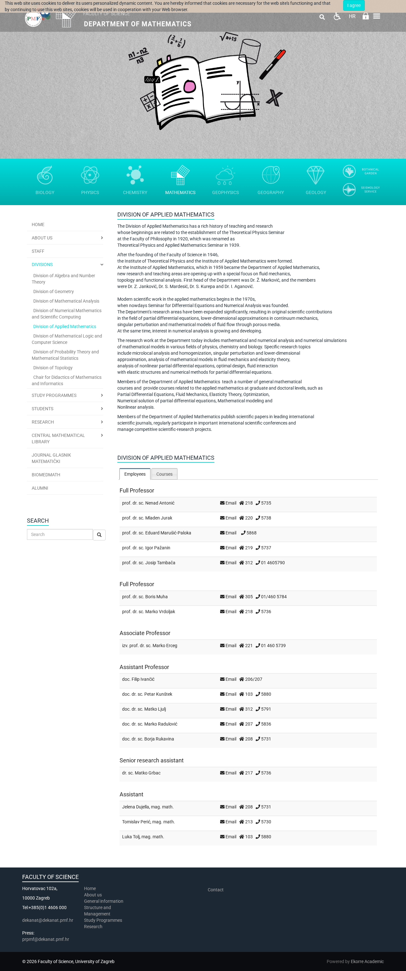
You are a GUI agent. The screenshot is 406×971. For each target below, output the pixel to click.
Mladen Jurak (158, 517)
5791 (266, 709)
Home (38, 224)
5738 (266, 517)
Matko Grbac (147, 772)
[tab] (135, 474)
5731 (266, 738)
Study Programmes (54, 395)
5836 (266, 724)
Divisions (42, 264)
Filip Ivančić (143, 679)
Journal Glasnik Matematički (51, 458)
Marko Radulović (160, 724)
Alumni (40, 488)
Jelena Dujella (135, 806)
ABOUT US (42, 237)
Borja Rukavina (159, 738)
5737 (266, 547)
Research (43, 422)
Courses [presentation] (164, 474)
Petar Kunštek (158, 694)
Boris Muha (156, 596)
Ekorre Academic (367, 961)
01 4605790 (273, 562)
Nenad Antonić (159, 503)
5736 (266, 611)
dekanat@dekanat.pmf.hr (47, 920)
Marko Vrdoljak (160, 611)
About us (93, 894)
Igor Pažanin (157, 547)
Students (42, 408)
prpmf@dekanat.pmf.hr (45, 939)
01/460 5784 (274, 596)
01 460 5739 (273, 645)
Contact (216, 889)
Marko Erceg (165, 645)
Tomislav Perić (136, 821)
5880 (266, 694)
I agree (354, 5)
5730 (266, 821)
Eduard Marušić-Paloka (168, 532)
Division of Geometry (53, 291)
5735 (266, 503)
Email (231, 503)
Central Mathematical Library (58, 438)
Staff (38, 251)
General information (103, 901)
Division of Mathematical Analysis (66, 301)
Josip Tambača (160, 562)
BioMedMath (46, 474)
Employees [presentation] (135, 474)
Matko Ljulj (155, 709)
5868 (251, 532)
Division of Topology (53, 367)
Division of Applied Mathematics (64, 326)
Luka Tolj (131, 836)
